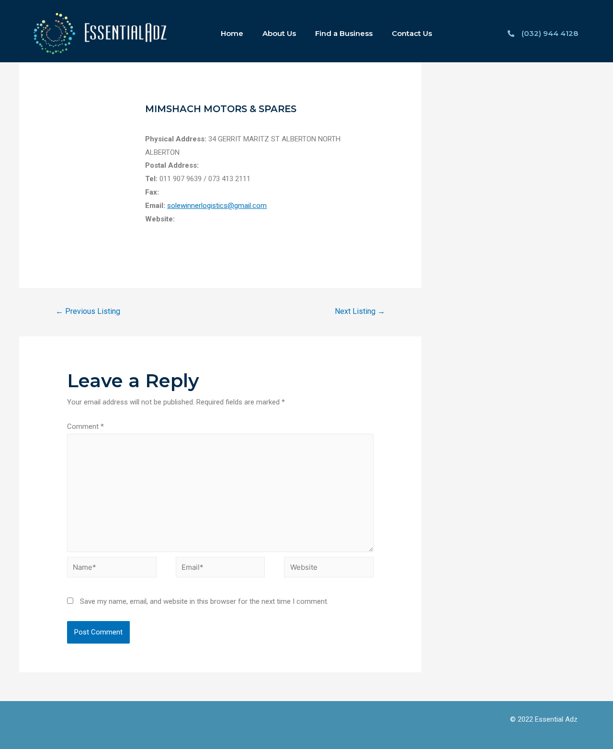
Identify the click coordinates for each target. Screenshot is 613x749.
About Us (279, 33)
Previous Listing (88, 311)
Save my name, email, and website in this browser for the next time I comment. (204, 601)
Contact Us (412, 33)
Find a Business (344, 33)
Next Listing (360, 311)
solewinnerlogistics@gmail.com (217, 205)
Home (232, 33)
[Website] (329, 569)
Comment (85, 426)
